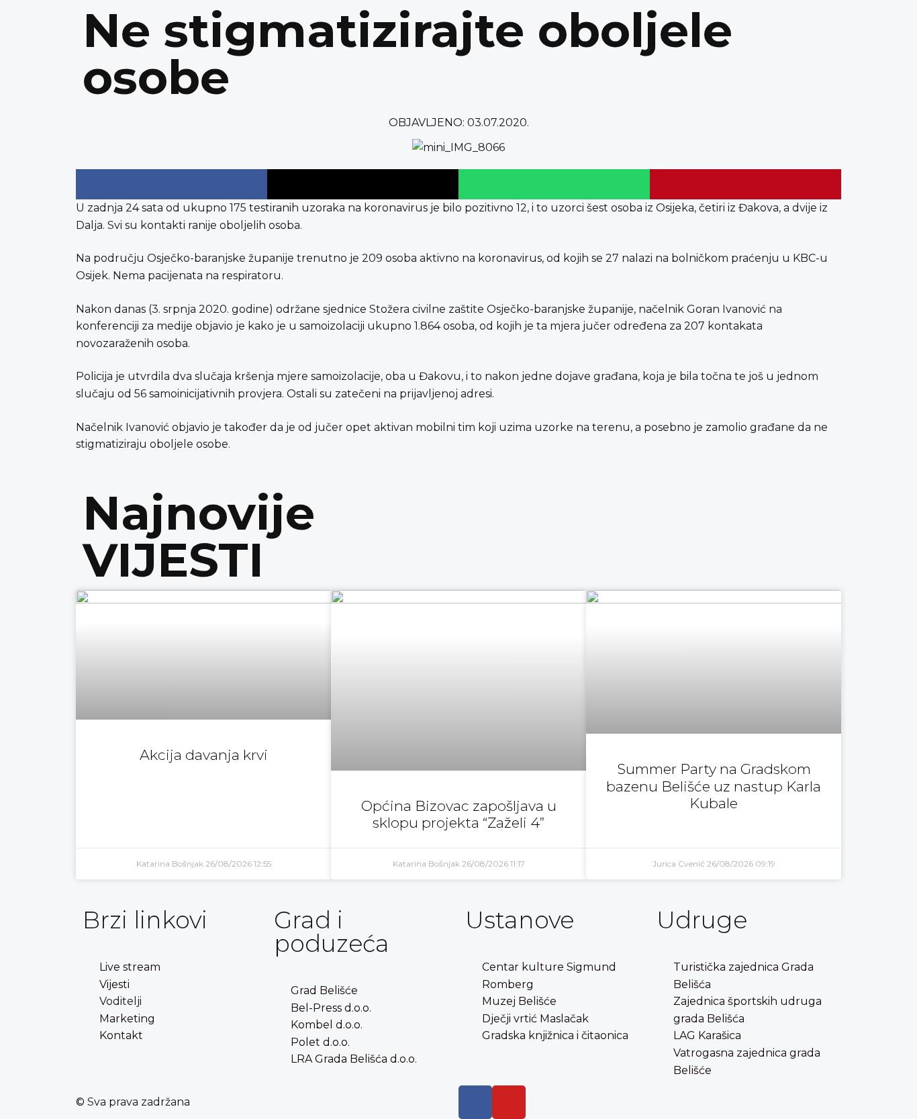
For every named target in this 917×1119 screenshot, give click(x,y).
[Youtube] (509, 1102)
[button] (171, 184)
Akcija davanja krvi (204, 754)
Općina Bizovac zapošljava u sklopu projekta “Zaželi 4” (459, 814)
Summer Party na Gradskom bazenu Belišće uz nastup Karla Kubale (713, 786)
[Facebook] (475, 1102)
